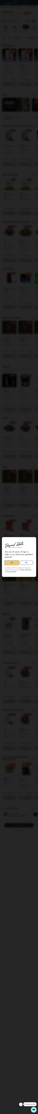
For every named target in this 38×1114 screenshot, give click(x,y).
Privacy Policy (11, 571)
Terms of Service (26, 570)
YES (11, 563)
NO (26, 563)
